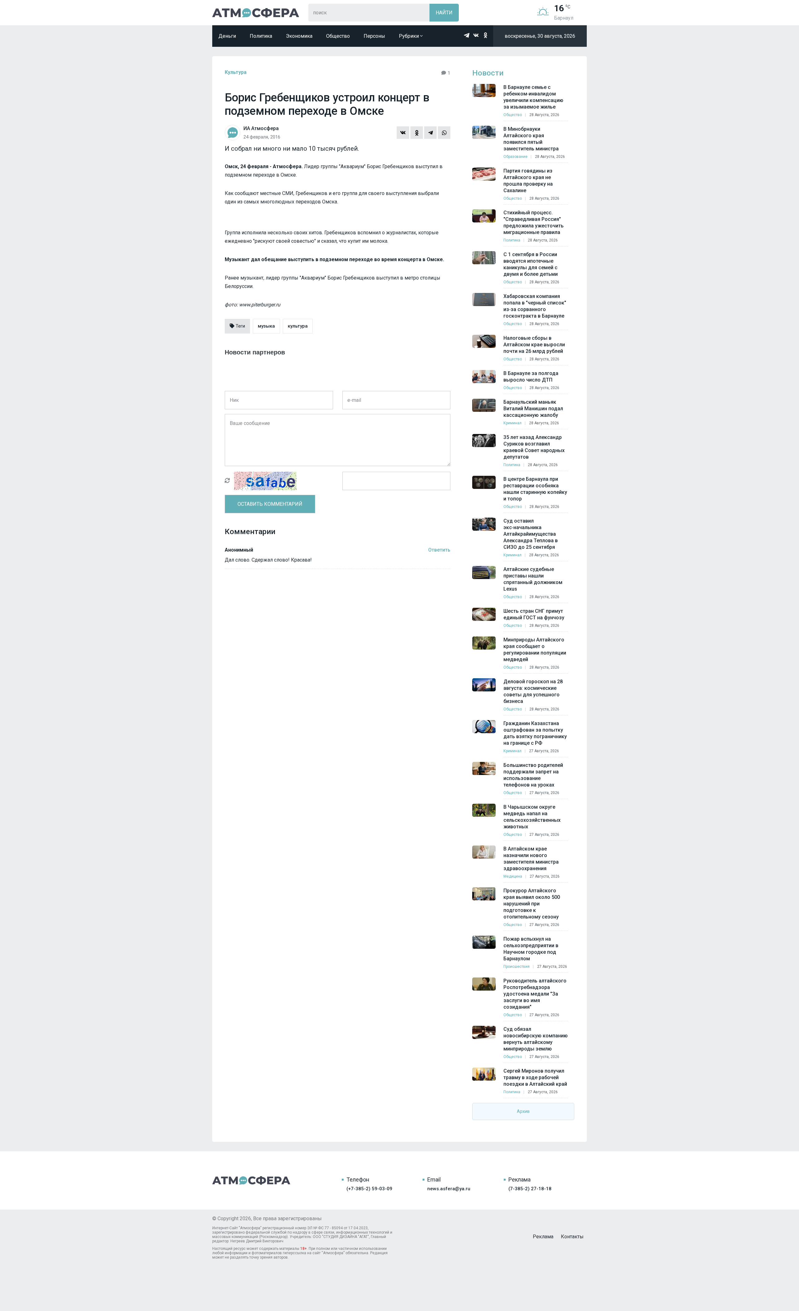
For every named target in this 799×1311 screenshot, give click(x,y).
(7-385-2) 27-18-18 (529, 1189)
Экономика (299, 36)
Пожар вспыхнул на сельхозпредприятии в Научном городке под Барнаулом (530, 949)
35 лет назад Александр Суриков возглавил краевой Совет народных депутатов (534, 447)
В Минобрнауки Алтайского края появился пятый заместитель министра (531, 139)
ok (485, 35)
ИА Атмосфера (255, 12)
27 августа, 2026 (544, 751)
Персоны (374, 36)
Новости (487, 73)
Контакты (572, 1237)
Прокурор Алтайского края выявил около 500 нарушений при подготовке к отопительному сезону (531, 904)
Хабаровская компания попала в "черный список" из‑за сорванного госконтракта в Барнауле (534, 306)
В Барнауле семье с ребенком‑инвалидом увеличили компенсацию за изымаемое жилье (533, 97)
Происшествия (516, 966)
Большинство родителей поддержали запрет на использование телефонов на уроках (533, 775)
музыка (266, 326)
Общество (338, 36)
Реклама (543, 1237)
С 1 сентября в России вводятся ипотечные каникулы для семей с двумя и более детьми (530, 264)
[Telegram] (430, 132)
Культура (236, 72)
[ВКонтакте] (403, 132)
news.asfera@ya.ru (448, 1189)
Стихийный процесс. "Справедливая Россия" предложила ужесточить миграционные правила (533, 222)
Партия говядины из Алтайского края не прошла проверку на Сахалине (528, 180)
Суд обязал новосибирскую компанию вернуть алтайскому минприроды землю (535, 1039)
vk (476, 35)
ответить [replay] (439, 550)
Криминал (512, 423)
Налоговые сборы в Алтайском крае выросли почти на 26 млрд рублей (534, 344)
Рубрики (409, 36)
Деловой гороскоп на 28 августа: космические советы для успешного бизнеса (533, 691)
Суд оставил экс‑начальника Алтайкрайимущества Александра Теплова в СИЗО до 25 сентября (530, 534)
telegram (466, 35)
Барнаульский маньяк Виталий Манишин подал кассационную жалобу (533, 408)
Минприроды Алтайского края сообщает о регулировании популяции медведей (534, 649)
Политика (261, 36)
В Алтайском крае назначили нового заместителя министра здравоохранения (531, 858)
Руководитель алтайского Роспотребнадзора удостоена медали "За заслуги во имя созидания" (534, 994)
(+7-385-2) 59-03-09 (369, 1189)
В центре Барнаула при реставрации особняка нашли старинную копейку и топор (535, 489)
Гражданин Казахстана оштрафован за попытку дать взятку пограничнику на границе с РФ (535, 733)
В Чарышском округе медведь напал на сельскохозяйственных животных (532, 817)
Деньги (227, 36)
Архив (523, 1111)
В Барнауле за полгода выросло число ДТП (530, 376)
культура (298, 326)
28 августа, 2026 (544, 115)
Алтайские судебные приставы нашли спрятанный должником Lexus (532, 579)
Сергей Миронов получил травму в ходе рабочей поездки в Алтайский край (535, 1077)
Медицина (512, 876)
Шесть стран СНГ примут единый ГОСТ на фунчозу (533, 614)
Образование (515, 156)
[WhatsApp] (444, 132)
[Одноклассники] (416, 132)
